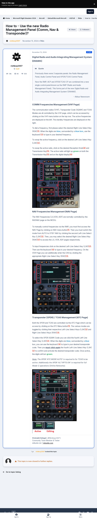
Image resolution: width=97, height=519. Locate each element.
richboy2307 (16, 66)
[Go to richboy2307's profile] (7, 41)
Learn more (4, 4)
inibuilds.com (48, 443)
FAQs (42, 41)
